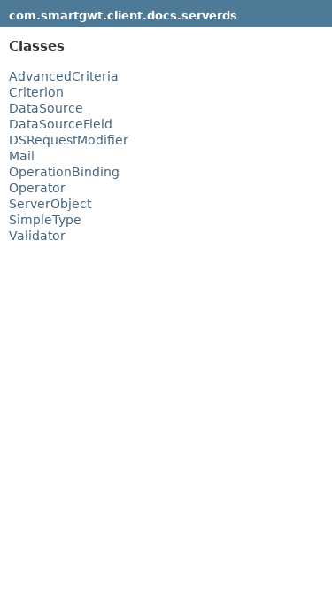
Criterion (36, 92)
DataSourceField (60, 124)
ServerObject (50, 204)
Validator (37, 236)
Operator (37, 188)
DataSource (46, 108)
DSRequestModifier (68, 140)
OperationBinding (64, 172)
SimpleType (45, 220)
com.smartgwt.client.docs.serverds (123, 15)
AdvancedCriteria (64, 76)
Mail (22, 156)
